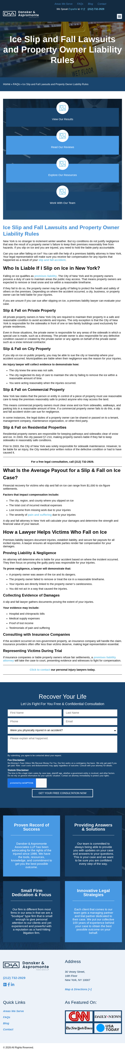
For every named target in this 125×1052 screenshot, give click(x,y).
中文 (82, 9)
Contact (102, 4)
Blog (90, 4)
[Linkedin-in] (12, 984)
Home (6, 84)
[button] (119, 16)
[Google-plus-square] (5, 984)
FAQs (80, 4)
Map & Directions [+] (78, 989)
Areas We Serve (64, 4)
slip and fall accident (52, 260)
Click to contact (40, 669)
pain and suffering (40, 514)
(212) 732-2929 (96, 9)
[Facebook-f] (9, 984)
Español (72, 9)
